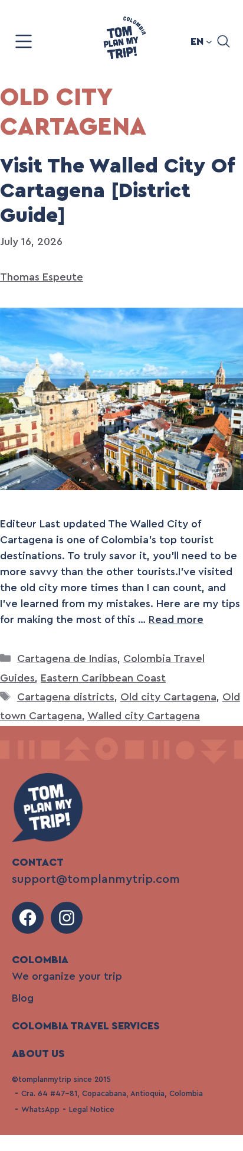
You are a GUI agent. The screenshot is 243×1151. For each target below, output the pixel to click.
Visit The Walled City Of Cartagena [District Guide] (117, 191)
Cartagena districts (65, 697)
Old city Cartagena (168, 697)
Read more (176, 619)
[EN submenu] (209, 41)
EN (197, 41)
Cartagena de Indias (67, 658)
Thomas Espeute (41, 277)
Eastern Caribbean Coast (103, 678)
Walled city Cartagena (143, 715)
